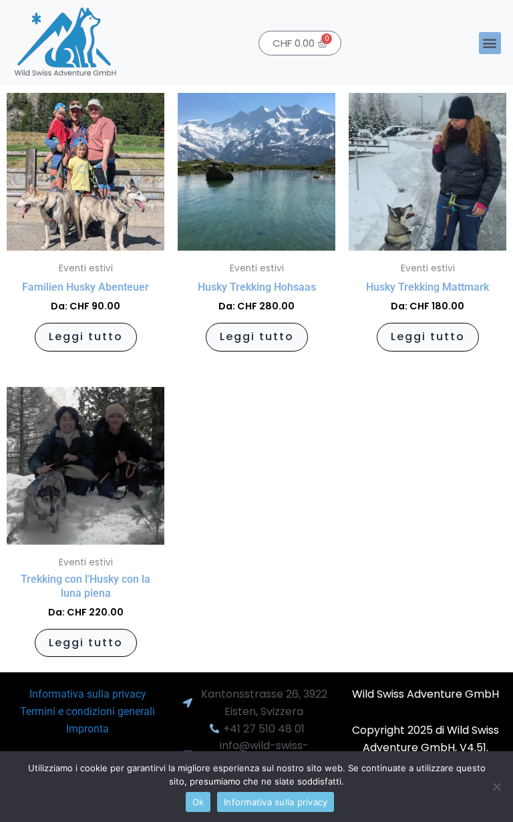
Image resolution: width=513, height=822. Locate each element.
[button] (490, 43)
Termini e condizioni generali (87, 711)
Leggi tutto (86, 336)
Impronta (87, 728)
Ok (198, 802)
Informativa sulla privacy (87, 694)
